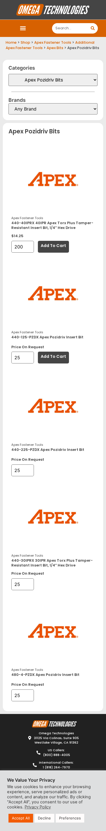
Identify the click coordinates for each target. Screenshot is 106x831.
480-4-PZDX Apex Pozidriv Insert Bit (45, 674)
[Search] (92, 28)
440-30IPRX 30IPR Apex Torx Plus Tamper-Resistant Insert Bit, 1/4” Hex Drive (52, 563)
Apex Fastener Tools (52, 42)
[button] (23, 28)
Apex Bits (55, 47)
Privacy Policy (38, 807)
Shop (25, 42)
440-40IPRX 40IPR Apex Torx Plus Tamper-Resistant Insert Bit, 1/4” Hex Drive (52, 225)
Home (11, 42)
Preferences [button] (70, 818)
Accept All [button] (21, 818)
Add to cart (53, 245)
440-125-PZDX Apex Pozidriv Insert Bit (47, 337)
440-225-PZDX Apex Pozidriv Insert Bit (47, 449)
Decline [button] (44, 818)
